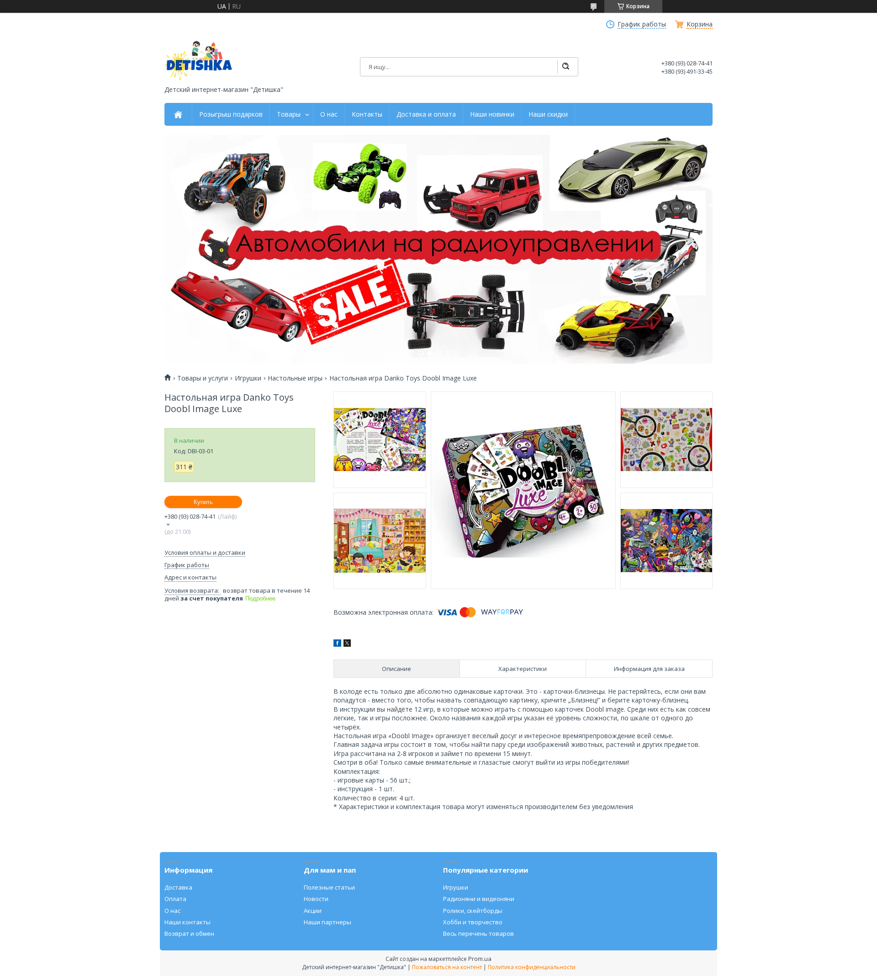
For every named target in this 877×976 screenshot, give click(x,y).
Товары (289, 114)
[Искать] (565, 66)
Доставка (178, 887)
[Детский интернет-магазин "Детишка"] (198, 60)
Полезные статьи (329, 887)
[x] (347, 644)
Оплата (175, 899)
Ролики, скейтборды (472, 910)
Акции (313, 910)
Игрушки (248, 378)
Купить (203, 502)
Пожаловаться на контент (447, 967)
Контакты (367, 114)
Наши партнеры (327, 922)
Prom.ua (479, 959)
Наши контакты (187, 922)
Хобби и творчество (472, 922)
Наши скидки (548, 114)
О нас (329, 114)
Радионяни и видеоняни (478, 899)
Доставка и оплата (426, 114)
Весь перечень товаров (478, 933)
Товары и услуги (202, 378)
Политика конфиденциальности (532, 967)
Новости (316, 899)
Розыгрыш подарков (231, 114)
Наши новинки (492, 114)
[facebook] (337, 644)
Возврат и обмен (189, 933)
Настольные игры (295, 378)
